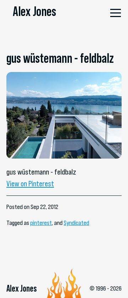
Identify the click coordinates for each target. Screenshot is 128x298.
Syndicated (76, 222)
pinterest (41, 222)
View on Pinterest (30, 183)
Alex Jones (34, 11)
